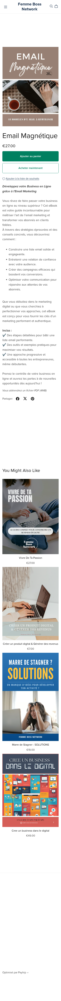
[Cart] (57, 6)
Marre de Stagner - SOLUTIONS (30, 744)
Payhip (22, 972)
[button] (28, 973)
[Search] (51, 6)
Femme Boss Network (29, 7)
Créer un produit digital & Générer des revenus (30, 644)
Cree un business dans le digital (30, 830)
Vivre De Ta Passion (30, 558)
